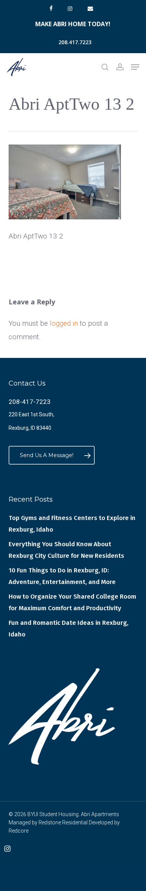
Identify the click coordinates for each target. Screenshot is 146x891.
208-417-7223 (30, 401)
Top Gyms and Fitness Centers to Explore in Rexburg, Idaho (72, 523)
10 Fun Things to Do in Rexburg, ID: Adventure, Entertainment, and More (62, 576)
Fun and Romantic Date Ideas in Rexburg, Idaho (68, 628)
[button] (135, 67)
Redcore (18, 831)
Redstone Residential (63, 822)
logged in (64, 323)
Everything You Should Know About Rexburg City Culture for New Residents (66, 550)
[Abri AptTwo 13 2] (65, 222)
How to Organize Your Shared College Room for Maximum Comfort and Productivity (72, 602)
